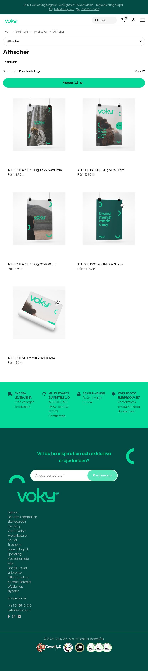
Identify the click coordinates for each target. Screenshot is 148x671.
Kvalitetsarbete (18, 558)
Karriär (12, 540)
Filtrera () (70, 83)
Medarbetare (17, 535)
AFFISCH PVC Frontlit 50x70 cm (100, 264)
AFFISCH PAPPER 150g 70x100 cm (32, 264)
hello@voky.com (64, 9)
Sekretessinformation (22, 517)
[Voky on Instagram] (13, 617)
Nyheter (13, 591)
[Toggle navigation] (142, 20)
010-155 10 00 (90, 9)
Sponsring (15, 554)
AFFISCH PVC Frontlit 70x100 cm (31, 358)
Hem (7, 31)
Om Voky (14, 526)
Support (13, 512)
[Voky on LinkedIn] (19, 617)
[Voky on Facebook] (9, 617)
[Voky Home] (15, 20)
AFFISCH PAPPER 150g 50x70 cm (100, 170)
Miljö (11, 563)
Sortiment (22, 31)
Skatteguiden (17, 521)
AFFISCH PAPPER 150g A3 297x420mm (35, 170)
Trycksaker (40, 31)
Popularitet (27, 71)
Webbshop (15, 586)
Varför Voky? (17, 531)
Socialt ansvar (17, 568)
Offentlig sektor (18, 577)
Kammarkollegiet (19, 582)
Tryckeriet (14, 545)
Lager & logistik (18, 549)
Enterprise (15, 572)
